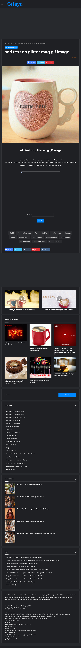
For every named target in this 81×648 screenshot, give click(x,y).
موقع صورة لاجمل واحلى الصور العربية (15, 608)
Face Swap (9, 429)
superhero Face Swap (13, 457)
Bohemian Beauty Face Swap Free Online (30, 496)
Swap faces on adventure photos (16, 460)
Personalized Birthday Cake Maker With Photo (20, 454)
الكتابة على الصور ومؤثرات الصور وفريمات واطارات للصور (20, 634)
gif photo (7, 622)
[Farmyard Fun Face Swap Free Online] (10, 489)
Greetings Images (10, 612)
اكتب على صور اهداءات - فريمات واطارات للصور (18, 624)
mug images (52, 237)
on (51, 241)
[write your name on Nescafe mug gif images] (41, 335)
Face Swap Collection (13, 432)
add (12, 233)
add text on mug (25, 233)
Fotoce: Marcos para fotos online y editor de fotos (20, 630)
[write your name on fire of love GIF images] (16, 332)
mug (13, 237)
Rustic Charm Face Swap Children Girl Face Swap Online (36, 533)
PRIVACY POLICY (11, 585)
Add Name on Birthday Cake (15, 411)
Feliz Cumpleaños (10, 637)
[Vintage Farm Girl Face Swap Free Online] (10, 525)
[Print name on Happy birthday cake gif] (41, 367)
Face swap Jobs (11, 435)
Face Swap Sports (11, 438)
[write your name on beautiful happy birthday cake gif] (16, 368)
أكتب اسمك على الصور (11, 639)
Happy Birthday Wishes (12, 620)
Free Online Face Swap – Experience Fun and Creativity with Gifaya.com (29, 573)
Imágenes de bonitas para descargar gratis (18, 606)
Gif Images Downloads (13, 441)
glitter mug (57, 233)
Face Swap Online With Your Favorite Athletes (20, 566)
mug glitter (24, 237)
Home (8, 43)
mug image (38, 237)
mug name (66, 237)
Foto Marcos (8, 610)
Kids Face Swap (11, 451)
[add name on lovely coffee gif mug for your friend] (65, 364)
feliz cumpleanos (10, 632)
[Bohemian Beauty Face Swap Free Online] (10, 501)
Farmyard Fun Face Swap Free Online (29, 484)
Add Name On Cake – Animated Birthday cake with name (24, 557)
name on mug (40, 241)
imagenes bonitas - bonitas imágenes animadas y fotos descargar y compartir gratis (30, 616)
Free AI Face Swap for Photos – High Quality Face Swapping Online (27, 569)
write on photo (10, 469)
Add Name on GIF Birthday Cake (16, 417)
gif (37, 233)
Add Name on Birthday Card (15, 414)
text (58, 241)
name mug (25, 241)
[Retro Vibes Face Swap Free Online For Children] (10, 513)
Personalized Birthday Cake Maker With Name (20, 582)
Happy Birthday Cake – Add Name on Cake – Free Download (25, 576)
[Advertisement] (40, 23)
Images (8, 448)
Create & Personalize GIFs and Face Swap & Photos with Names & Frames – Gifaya (32, 560)
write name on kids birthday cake (16, 466)
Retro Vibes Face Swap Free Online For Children (33, 509)
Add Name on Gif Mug (13, 420)
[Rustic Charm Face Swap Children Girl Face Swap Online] (10, 537)
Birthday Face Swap (12, 426)
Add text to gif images (18, 43)
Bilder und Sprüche (10, 626)
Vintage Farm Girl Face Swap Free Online (30, 521)
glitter (45, 233)
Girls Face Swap (11, 444)
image (68, 233)
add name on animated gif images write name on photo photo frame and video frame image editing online (37, 614)
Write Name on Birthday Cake (15, 463)
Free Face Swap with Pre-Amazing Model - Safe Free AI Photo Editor (26, 618)
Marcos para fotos (10, 628)
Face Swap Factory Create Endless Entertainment (22, 563)
